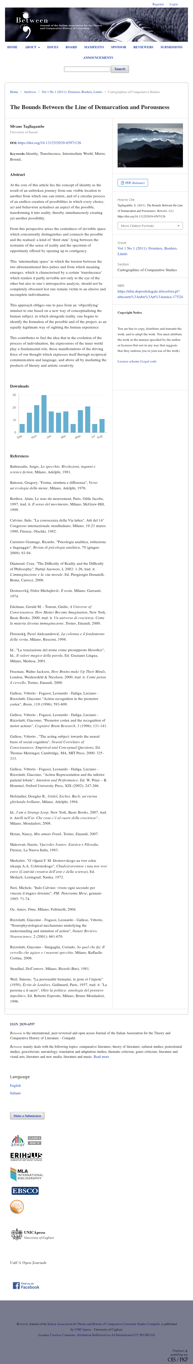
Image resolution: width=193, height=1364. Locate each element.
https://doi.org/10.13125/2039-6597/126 (49, 142)
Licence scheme (128, 361)
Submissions (171, 46)
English (15, 1085)
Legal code (149, 361)
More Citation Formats (137, 225)
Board (71, 46)
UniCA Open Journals (28, 1262)
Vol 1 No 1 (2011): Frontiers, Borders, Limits (72, 91)
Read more (101, 1056)
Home (12, 46)
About (31, 46)
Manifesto (94, 46)
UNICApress (83, 1329)
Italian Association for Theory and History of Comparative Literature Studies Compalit (103, 1324)
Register (158, 4)
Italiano (15, 1093)
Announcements (98, 57)
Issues (52, 46)
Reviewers (143, 46)
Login (174, 4)
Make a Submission (27, 1115)
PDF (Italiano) (134, 182)
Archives (30, 91)
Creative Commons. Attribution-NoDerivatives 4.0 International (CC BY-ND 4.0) (102, 1335)
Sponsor (118, 46)
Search (120, 69)
